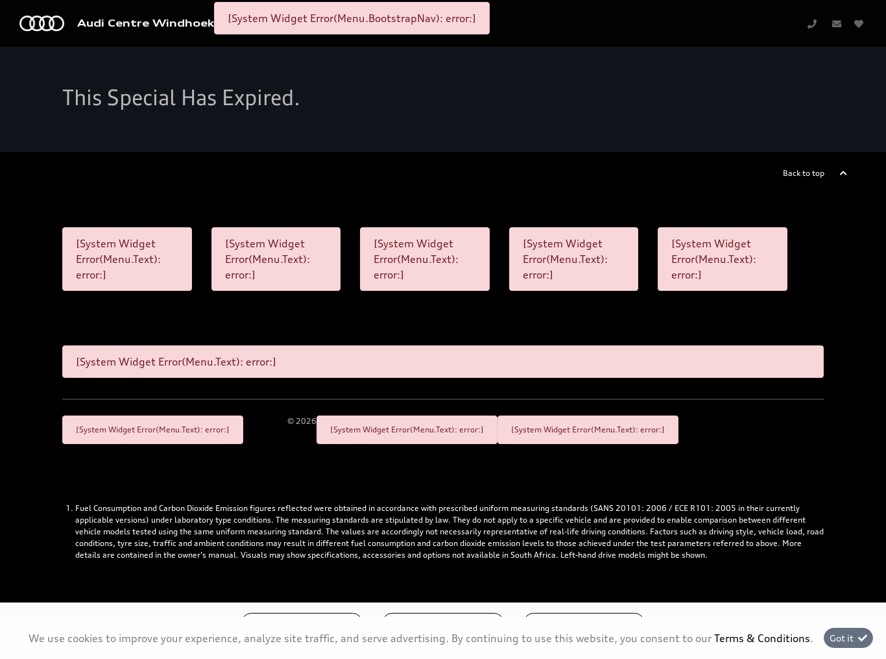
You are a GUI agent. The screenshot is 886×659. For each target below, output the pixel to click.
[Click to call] (812, 23)
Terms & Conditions (762, 638)
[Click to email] (837, 23)
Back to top (803, 173)
